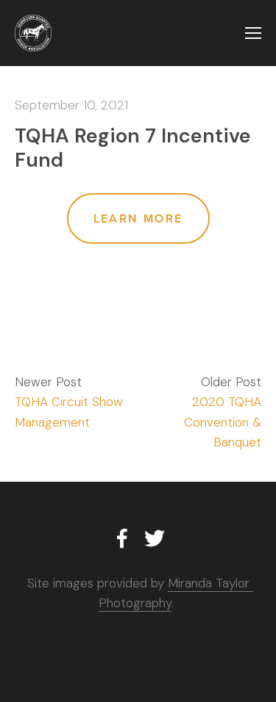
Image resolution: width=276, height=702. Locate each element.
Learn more (138, 218)
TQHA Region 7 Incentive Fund (133, 147)
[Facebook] (122, 538)
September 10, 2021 (71, 105)
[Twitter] (154, 538)
